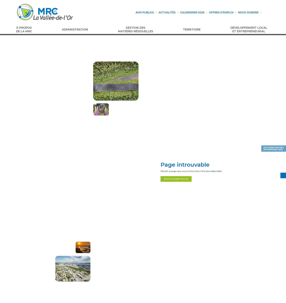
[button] (263, 12)
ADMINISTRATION (75, 29)
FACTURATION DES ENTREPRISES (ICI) (274, 148)
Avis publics (145, 12)
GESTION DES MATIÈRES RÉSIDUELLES (135, 29)
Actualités (167, 12)
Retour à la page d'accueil (176, 179)
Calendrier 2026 (192, 12)
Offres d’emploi (221, 12)
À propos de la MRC (24, 29)
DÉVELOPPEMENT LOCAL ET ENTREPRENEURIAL (248, 29)
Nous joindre (248, 12)
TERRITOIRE (192, 29)
